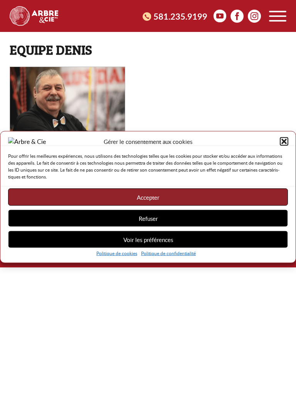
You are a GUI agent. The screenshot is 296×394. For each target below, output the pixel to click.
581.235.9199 (180, 16)
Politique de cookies (116, 253)
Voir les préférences (148, 239)
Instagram (254, 16)
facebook (237, 16)
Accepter (148, 197)
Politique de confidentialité (168, 253)
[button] (284, 141)
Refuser (148, 218)
